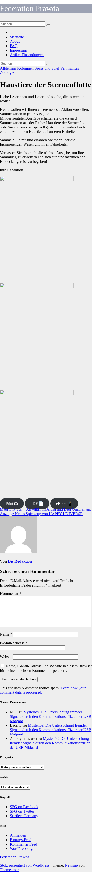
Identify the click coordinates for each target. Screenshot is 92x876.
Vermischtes (69, 68)
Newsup (71, 865)
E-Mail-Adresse (13, 643)
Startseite (17, 37)
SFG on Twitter (22, 811)
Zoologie (7, 73)
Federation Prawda (29, 8)
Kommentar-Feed (23, 844)
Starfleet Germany (24, 816)
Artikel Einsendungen (27, 55)
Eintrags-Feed (20, 840)
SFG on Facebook (24, 807)
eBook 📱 (64, 503)
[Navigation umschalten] (2, 20)
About (15, 41)
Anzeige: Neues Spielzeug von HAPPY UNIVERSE (41, 514)
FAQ (14, 46)
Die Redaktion (20, 561)
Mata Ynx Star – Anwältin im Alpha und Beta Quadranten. (45, 509)
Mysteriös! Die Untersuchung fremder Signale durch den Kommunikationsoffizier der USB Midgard (50, 716)
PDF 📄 (37, 503)
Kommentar (10, 594)
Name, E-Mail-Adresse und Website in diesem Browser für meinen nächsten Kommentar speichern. (46, 668)
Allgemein (8, 68)
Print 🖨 (12, 503)
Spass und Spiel (47, 68)
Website (6, 657)
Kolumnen (26, 68)
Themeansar (9, 870)
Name (6, 634)
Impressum (18, 50)
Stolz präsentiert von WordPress (25, 865)
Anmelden (18, 835)
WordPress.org (21, 849)
